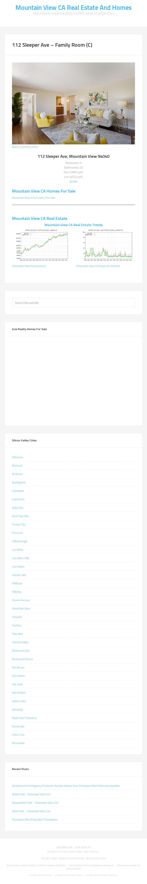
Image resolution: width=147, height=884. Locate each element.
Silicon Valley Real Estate (69, 875)
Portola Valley (20, 642)
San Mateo (18, 692)
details (74, 181)
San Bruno (18, 667)
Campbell (18, 490)
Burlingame (19, 482)
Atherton (17, 457)
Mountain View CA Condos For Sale (33, 197)
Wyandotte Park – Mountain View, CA (35, 802)
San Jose (17, 684)
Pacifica (17, 625)
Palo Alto (17, 633)
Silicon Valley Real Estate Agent (65, 852)
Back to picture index (25, 146)
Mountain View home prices (29, 265)
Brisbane (17, 474)
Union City (18, 734)
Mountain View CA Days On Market (98, 265)
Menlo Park (19, 574)
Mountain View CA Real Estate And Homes (73, 7)
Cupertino (18, 499)
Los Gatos (18, 566)
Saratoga (17, 709)
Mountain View (21, 608)
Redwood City (21, 650)
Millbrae (17, 583)
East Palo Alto (20, 516)
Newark (17, 616)
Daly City (17, 507)
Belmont (17, 465)
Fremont (17, 532)
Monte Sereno (21, 600)
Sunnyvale (18, 726)
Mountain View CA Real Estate (39, 218)
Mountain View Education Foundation (35, 819)
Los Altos (17, 549)
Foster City (19, 524)
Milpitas (17, 591)
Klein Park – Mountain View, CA (31, 811)
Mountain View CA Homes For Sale (43, 191)
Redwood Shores (22, 659)
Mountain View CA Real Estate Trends (73, 225)
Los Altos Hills (20, 558)
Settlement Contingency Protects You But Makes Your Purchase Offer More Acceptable (66, 785)
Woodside (18, 743)
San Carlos (18, 675)
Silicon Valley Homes (40, 875)
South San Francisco (24, 717)
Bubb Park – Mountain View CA (31, 794)
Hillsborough (19, 541)
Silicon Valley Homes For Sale (102, 875)
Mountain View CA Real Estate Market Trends (36, 865)
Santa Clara (19, 701)
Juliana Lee (64, 847)
